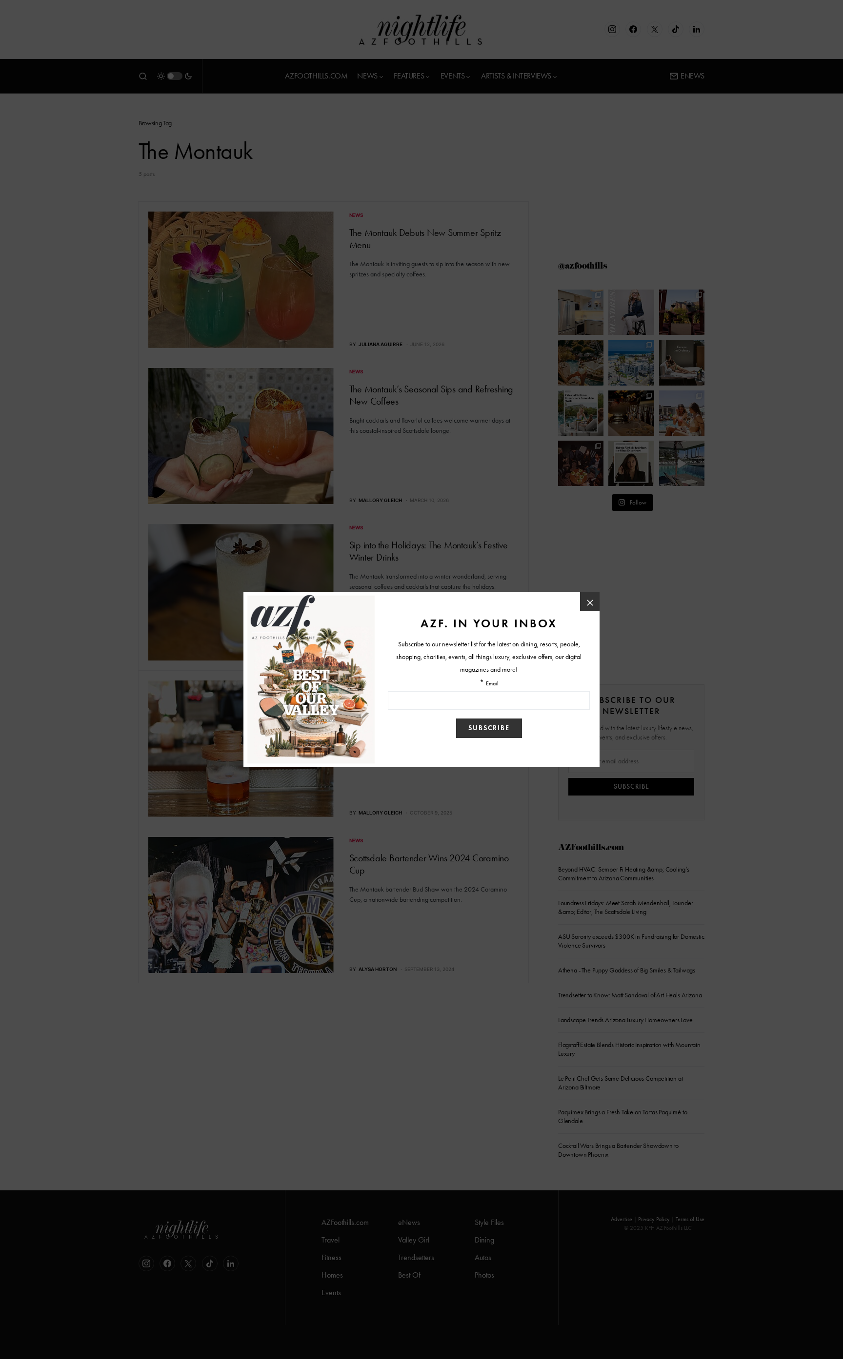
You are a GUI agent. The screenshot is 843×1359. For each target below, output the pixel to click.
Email (492, 683)
